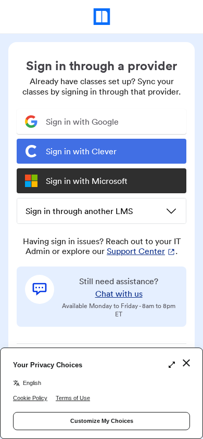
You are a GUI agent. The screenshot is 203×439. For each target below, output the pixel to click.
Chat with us (119, 293)
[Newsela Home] (102, 16)
